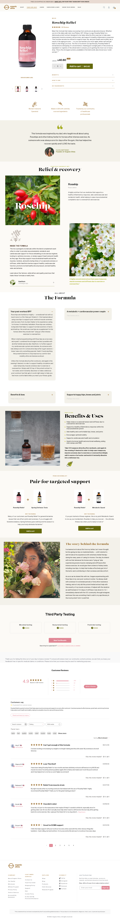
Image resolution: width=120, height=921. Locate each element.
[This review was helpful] (103, 778)
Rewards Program (47, 889)
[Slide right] (42, 89)
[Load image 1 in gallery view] (18, 89)
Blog (43, 881)
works (31, 733)
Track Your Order (30, 882)
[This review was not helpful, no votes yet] (107, 757)
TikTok (65, 878)
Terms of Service (13, 892)
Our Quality (11, 881)
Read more (81, 812)
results (43, 733)
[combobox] (36, 724)
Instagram (65, 881)
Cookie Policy (29, 894)
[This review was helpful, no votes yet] (103, 757)
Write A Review (91, 686)
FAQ (26, 891)
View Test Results (60, 640)
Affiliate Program (13, 887)
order (54, 733)
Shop (43, 878)
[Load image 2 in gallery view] (27, 89)
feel (18, 733)
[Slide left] (12, 89)
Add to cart (30, 531)
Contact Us (28, 880)
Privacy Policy (12, 889)
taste (13, 733)
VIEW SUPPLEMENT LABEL (27, 77)
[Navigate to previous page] (46, 845)
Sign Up (105, 888)
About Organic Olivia (14, 878)
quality (24, 733)
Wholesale (11, 884)
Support (27, 888)
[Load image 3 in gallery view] (36, 89)
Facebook (65, 883)
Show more (62, 733)
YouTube (65, 888)
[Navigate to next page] (73, 845)
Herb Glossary (46, 887)
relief (36, 733)
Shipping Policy (30, 885)
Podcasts (45, 884)
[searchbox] (17, 724)
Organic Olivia (56, 916)
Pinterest (65, 886)
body (49, 733)
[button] (104, 7)
